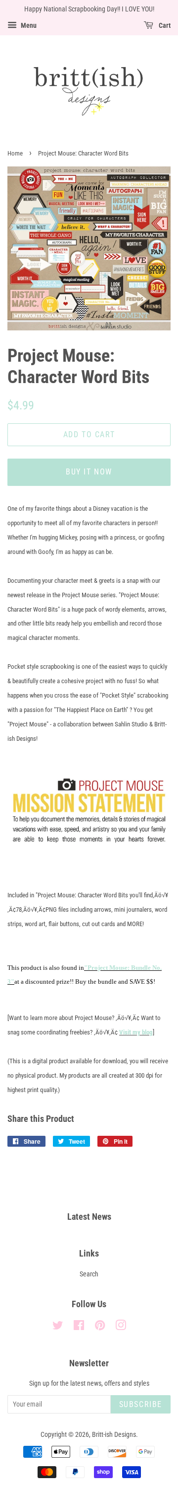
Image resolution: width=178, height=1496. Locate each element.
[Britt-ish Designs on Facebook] (79, 1327)
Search (89, 1274)
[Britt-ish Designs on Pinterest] (99, 1327)
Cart (164, 25)
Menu (28, 25)
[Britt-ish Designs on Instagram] (120, 1327)
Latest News (89, 1216)
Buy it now (89, 471)
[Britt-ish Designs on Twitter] (57, 1327)
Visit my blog (136, 1032)
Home (15, 153)
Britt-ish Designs (114, 1434)
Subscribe (140, 1404)
